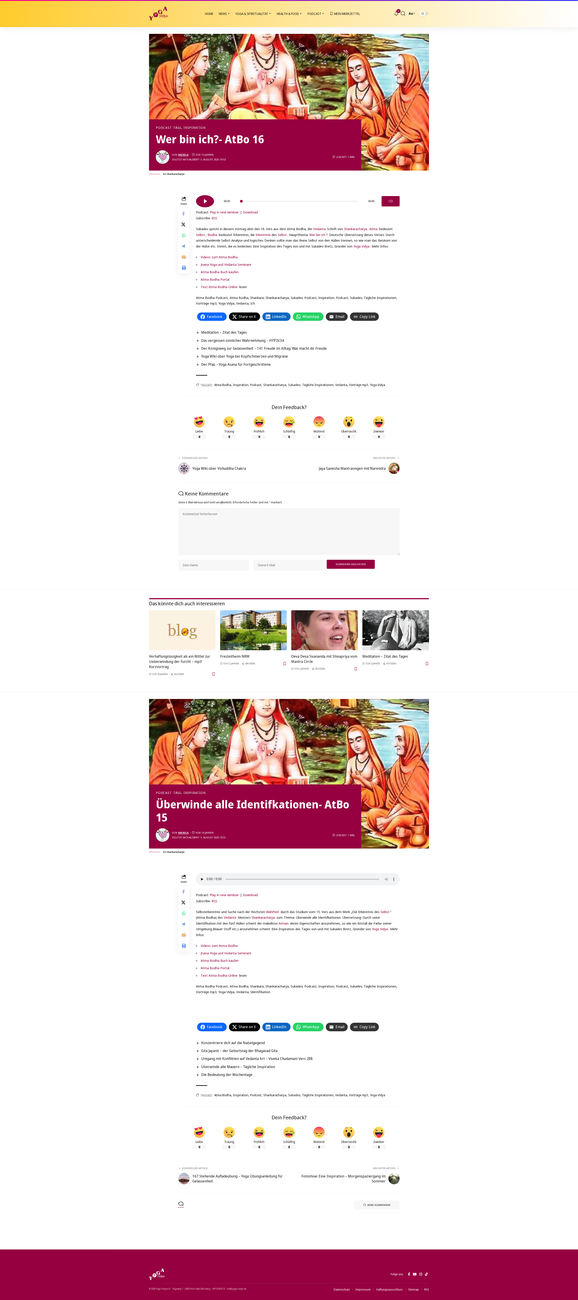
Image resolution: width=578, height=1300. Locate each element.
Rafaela (183, 154)
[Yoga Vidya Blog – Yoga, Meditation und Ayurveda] (156, 1274)
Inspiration (240, 385)
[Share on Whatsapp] (183, 235)
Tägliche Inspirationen (317, 385)
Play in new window (224, 212)
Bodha (212, 234)
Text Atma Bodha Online (219, 287)
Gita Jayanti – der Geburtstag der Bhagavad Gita (239, 1050)
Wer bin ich (317, 234)
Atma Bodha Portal (215, 279)
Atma (373, 229)
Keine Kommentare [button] (379, 1205)
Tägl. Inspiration (189, 127)
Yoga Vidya (361, 246)
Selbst (200, 234)
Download (250, 212)
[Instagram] (420, 1274)
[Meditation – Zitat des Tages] (395, 630)
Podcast (164, 127)
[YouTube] (415, 1274)
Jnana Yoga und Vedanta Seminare (226, 264)
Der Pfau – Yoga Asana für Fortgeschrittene (236, 364)
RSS (214, 218)
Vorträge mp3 (358, 385)
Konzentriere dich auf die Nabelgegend (233, 1042)
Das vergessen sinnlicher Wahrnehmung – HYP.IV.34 (242, 340)
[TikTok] (426, 1274)
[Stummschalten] (391, 201)
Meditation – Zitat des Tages (224, 332)
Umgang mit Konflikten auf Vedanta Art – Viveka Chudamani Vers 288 (257, 1058)
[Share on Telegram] (183, 246)
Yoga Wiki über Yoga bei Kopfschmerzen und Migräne (244, 356)
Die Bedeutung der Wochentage (226, 1074)
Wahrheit (272, 911)
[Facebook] (409, 1274)
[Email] (183, 257)
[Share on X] (183, 224)
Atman (284, 923)
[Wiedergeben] (205, 201)
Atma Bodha (222, 385)
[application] (298, 199)
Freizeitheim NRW (234, 656)
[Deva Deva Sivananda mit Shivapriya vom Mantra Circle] (324, 630)
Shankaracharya (355, 229)
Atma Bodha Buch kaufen (220, 272)
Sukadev (294, 385)
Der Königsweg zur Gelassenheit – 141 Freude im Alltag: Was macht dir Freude (264, 348)
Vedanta (319, 229)
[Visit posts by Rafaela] (162, 157)
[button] (403, 13)
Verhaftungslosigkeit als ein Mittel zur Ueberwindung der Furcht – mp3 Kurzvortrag (179, 661)
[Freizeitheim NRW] (253, 630)
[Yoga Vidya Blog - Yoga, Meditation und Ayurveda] (158, 13)
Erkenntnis (263, 234)
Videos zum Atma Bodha (219, 257)
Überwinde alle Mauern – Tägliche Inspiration (238, 1066)
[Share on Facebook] (183, 213)
